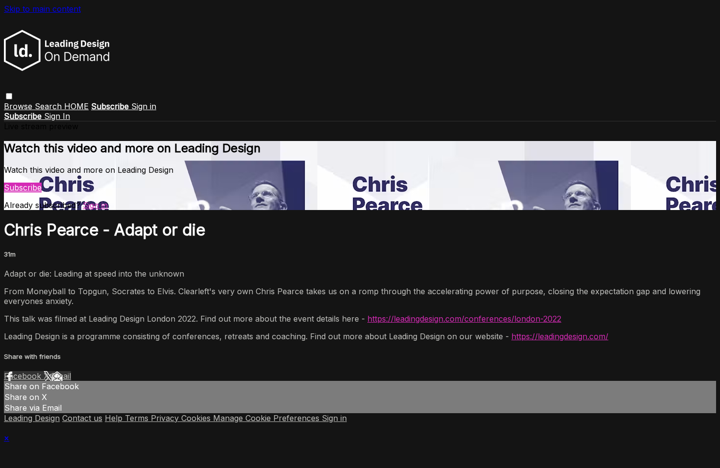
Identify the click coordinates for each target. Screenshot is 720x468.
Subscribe (23, 187)
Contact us (82, 418)
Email (61, 376)
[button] (9, 96)
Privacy (166, 418)
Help (115, 418)
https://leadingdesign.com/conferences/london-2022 (464, 319)
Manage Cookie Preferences (267, 418)
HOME (76, 106)
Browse (19, 106)
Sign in (143, 106)
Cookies (197, 418)
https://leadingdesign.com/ (559, 336)
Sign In (57, 116)
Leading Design (32, 418)
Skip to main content (42, 9)
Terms (138, 418)
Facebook (24, 376)
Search (49, 106)
